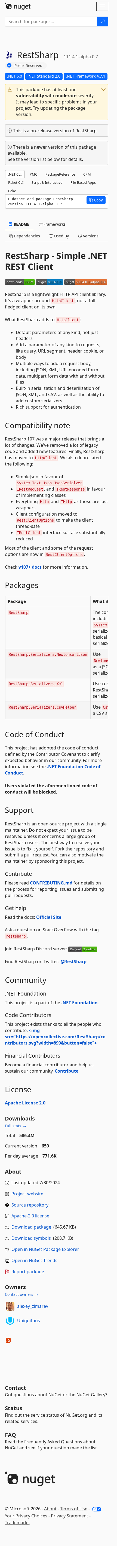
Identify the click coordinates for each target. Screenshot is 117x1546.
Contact (15, 1387)
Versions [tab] (90, 235)
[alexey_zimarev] (10, 1306)
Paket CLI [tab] (15, 182)
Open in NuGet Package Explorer (45, 1249)
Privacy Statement (69, 1516)
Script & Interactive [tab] (47, 182)
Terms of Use (73, 1509)
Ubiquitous (28, 1321)
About (50, 1509)
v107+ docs (30, 567)
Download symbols (31, 1238)
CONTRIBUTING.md (51, 883)
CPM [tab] (87, 174)
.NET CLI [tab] (14, 174)
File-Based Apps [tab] (83, 182)
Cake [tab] (12, 190)
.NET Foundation (79, 1003)
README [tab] (21, 224)
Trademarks (17, 1523)
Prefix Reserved (28, 65)
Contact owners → (21, 1294)
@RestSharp (73, 962)
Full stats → (15, 1125)
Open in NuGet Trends (34, 1260)
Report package (27, 1272)
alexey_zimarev (32, 1306)
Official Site (48, 917)
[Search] (102, 21)
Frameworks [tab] (54, 224)
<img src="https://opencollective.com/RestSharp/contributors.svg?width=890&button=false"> (55, 1036)
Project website (27, 1194)
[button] (57, 102)
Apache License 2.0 (25, 1103)
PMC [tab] (33, 174)
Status (13, 1408)
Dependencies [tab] (26, 235)
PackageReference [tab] (60, 174)
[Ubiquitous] (10, 1321)
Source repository (29, 1205)
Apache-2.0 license (30, 1216)
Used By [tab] (61, 235)
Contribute (66, 1071)
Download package (31, 1227)
